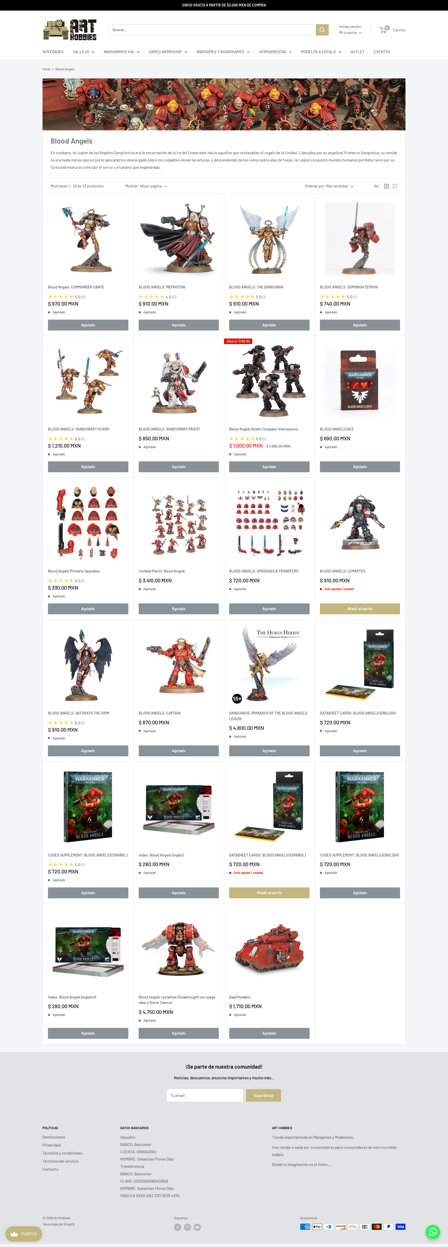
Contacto (50, 1169)
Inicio (46, 69)
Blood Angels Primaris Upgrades (74, 571)
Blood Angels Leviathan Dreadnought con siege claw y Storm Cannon (177, 1000)
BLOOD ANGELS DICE (337, 429)
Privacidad (52, 1145)
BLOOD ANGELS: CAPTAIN (159, 713)
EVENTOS (382, 51)
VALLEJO (81, 51)
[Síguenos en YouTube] (197, 1227)
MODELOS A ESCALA (318, 51)
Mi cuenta (348, 32)
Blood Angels (64, 69)
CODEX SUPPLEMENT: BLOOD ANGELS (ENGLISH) (359, 855)
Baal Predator (240, 997)
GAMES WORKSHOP (165, 51)
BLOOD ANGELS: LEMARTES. (343, 571)
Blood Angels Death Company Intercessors (263, 429)
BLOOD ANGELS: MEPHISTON (162, 287)
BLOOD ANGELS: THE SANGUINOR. (256, 287)
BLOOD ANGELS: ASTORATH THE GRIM (78, 713)
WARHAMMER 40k (119, 51)
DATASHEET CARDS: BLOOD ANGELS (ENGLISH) (358, 713)
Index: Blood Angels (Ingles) (161, 855)
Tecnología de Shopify (59, 1224)
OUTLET (358, 51)
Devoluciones (54, 1137)
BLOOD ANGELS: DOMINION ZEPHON (349, 287)
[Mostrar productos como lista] (395, 186)
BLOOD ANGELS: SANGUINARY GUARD (78, 429)
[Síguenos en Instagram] (187, 1227)
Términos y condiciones (62, 1153)
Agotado (88, 325)
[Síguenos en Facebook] (177, 1227)
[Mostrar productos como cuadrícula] (386, 186)
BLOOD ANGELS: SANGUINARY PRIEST (169, 429)
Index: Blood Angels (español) (72, 997)
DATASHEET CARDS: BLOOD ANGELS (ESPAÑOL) (267, 855)
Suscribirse (263, 1095)
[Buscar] (322, 30)
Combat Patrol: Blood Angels (162, 571)
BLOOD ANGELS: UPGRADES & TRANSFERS (263, 571)
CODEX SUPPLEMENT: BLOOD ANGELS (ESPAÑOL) (87, 855)
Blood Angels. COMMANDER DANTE (76, 287)
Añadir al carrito (360, 608)
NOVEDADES (53, 51)
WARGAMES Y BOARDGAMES (220, 51)
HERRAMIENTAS (272, 51)
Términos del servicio (61, 1161)
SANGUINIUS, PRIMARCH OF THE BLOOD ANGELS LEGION (268, 716)
